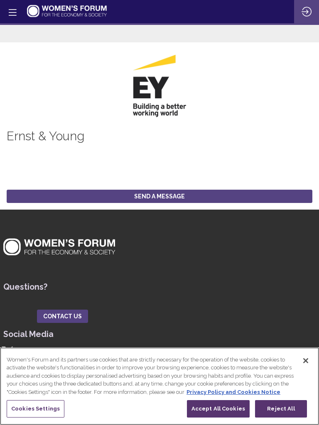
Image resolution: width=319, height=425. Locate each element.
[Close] (306, 361)
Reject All (280, 408)
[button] (12, 12)
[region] (159, 386)
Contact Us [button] (62, 316)
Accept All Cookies (218, 408)
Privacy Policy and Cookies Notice (233, 392)
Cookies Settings (35, 408)
